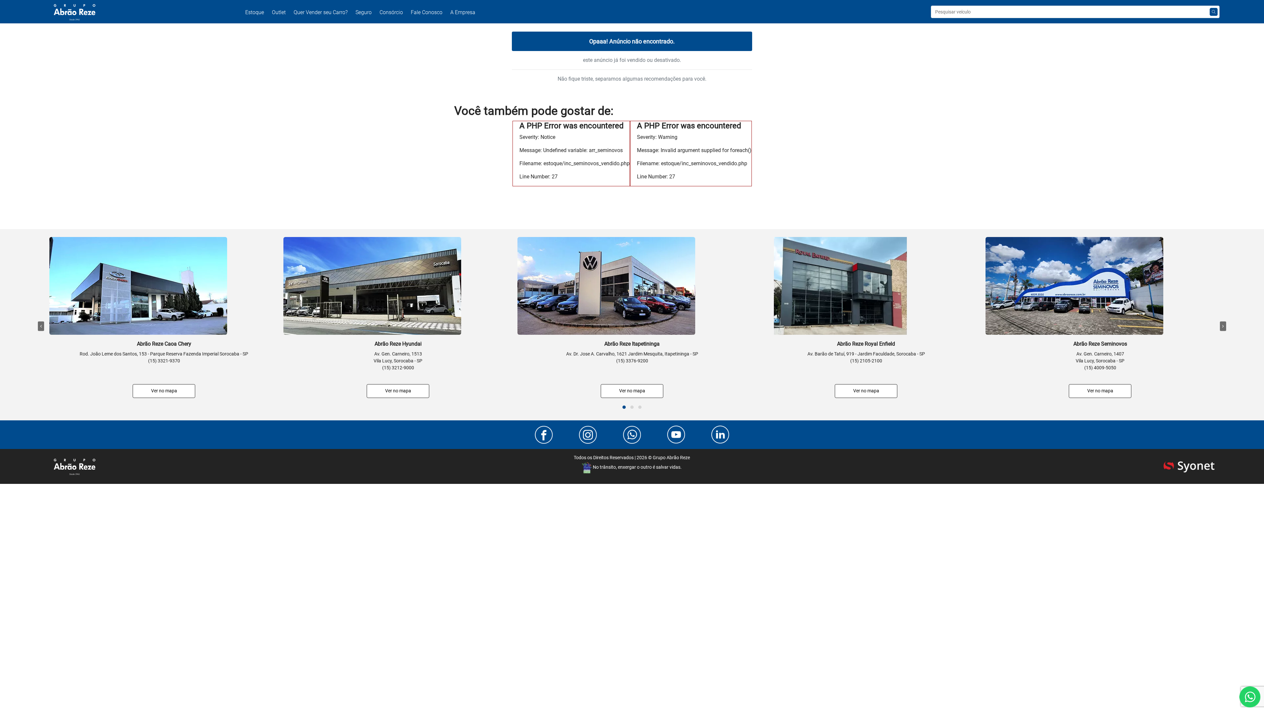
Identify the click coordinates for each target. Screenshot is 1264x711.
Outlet (279, 12)
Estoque (254, 12)
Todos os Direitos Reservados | (632, 457)
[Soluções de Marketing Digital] (1189, 466)
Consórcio (391, 12)
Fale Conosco (426, 12)
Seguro (364, 12)
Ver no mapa (164, 390)
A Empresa (462, 12)
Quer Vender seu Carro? (321, 12)
